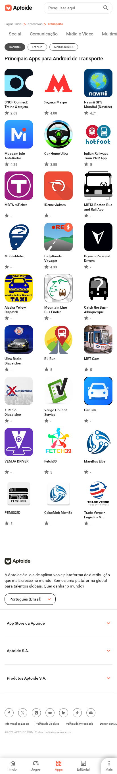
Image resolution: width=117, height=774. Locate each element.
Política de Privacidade (79, 723)
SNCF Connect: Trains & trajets (16, 104)
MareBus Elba (95, 461)
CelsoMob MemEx (58, 513)
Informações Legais (17, 723)
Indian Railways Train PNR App (96, 156)
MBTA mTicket (16, 205)
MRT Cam (91, 359)
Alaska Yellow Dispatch (15, 310)
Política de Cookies (47, 723)
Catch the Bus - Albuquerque (96, 310)
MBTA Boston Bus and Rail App (98, 207)
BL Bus (49, 359)
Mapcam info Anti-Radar (15, 156)
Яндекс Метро (55, 102)
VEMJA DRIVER (16, 461)
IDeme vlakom (55, 205)
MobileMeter (14, 256)
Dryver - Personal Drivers (97, 258)
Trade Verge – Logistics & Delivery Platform (97, 515)
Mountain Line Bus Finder (55, 310)
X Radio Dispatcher (13, 412)
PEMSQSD (12, 513)
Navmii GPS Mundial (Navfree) (98, 104)
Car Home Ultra (56, 154)
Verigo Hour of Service (55, 412)
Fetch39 (50, 461)
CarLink (90, 410)
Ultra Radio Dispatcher (13, 361)
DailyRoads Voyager (53, 258)
